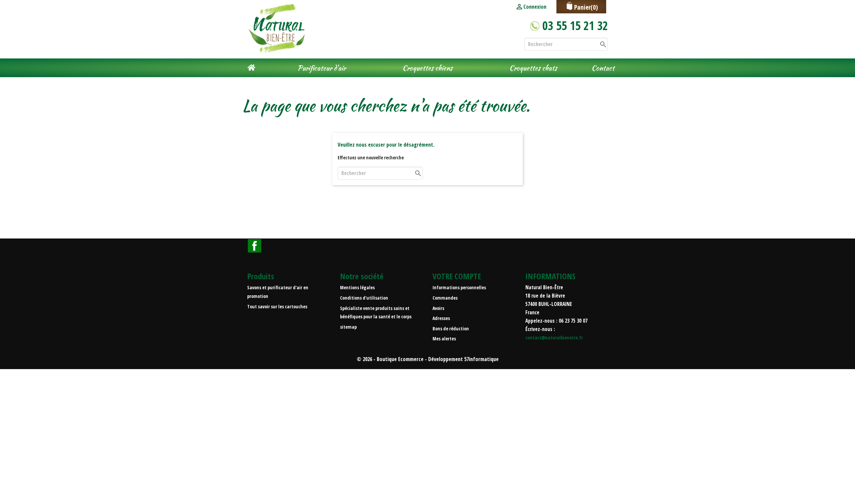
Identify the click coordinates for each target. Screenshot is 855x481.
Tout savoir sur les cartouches (277, 306)
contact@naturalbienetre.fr (554, 337)
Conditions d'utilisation (364, 298)
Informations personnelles (459, 287)
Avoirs (438, 308)
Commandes (445, 298)
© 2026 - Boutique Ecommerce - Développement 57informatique (428, 359)
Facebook (254, 246)
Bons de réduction (451, 328)
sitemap (348, 327)
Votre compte (457, 276)
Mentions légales (357, 287)
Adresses (441, 318)
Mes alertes (444, 338)
